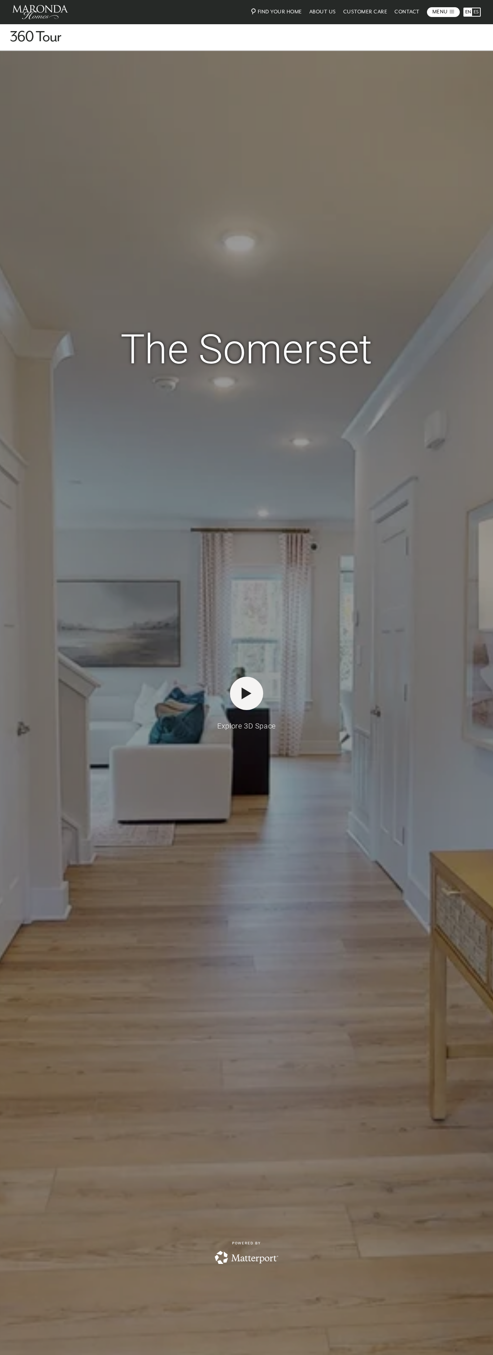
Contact (407, 12)
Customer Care (365, 12)
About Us (322, 12)
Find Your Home (280, 12)
